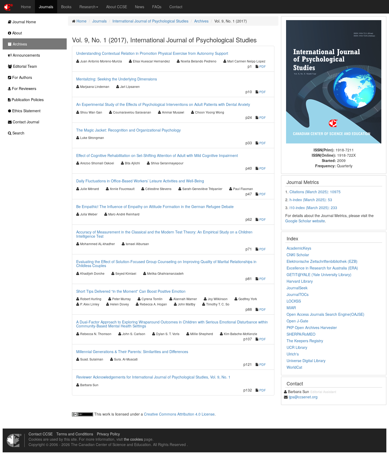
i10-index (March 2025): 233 (313, 207)
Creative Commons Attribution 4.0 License (179, 414)
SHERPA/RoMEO (301, 334)
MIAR (291, 307)
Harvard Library (300, 281)
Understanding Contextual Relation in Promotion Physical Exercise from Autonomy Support (152, 53)
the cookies (133, 439)
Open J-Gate (297, 320)
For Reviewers (23, 88)
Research (87, 6)
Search (17, 133)
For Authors (21, 77)
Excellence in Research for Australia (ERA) (322, 268)
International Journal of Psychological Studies (150, 21)
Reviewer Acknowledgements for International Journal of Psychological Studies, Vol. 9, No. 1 (153, 377)
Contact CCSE (41, 433)
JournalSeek (297, 287)
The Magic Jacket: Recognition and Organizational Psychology (128, 130)
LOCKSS (294, 301)
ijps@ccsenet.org (303, 396)
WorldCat (294, 367)
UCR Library (297, 347)
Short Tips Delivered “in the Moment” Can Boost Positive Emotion (131, 291)
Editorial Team (24, 66)
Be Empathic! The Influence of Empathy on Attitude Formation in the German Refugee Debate (155, 206)
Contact (175, 6)
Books (66, 6)
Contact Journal (25, 121)
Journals (46, 6)
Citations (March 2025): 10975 (315, 191)
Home (26, 6)
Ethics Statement (25, 110)
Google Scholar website (305, 220)
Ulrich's (293, 354)
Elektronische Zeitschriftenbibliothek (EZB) (322, 261)
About (16, 32)
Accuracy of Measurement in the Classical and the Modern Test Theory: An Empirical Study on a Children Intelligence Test (164, 233)
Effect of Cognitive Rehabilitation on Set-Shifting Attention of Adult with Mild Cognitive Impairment (157, 155)
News (139, 6)
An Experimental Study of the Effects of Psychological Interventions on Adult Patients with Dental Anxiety (163, 104)
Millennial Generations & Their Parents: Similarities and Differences (132, 351)
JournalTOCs (298, 294)
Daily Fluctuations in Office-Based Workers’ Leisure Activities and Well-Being (140, 180)
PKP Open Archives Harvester (312, 327)
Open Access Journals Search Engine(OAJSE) (325, 314)
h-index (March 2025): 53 (311, 199)
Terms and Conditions (74, 433)
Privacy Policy (108, 433)
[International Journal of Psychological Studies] (333, 81)
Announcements (26, 55)
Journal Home (23, 21)
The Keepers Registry (305, 340)
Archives (201, 21)
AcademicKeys (299, 248)
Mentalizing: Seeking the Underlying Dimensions (116, 79)
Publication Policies (27, 99)
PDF (262, 66)
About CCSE (116, 6)
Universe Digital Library (306, 360)
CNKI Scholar (298, 254)
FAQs (156, 6)
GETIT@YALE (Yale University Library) (319, 274)
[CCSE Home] (8, 6)
